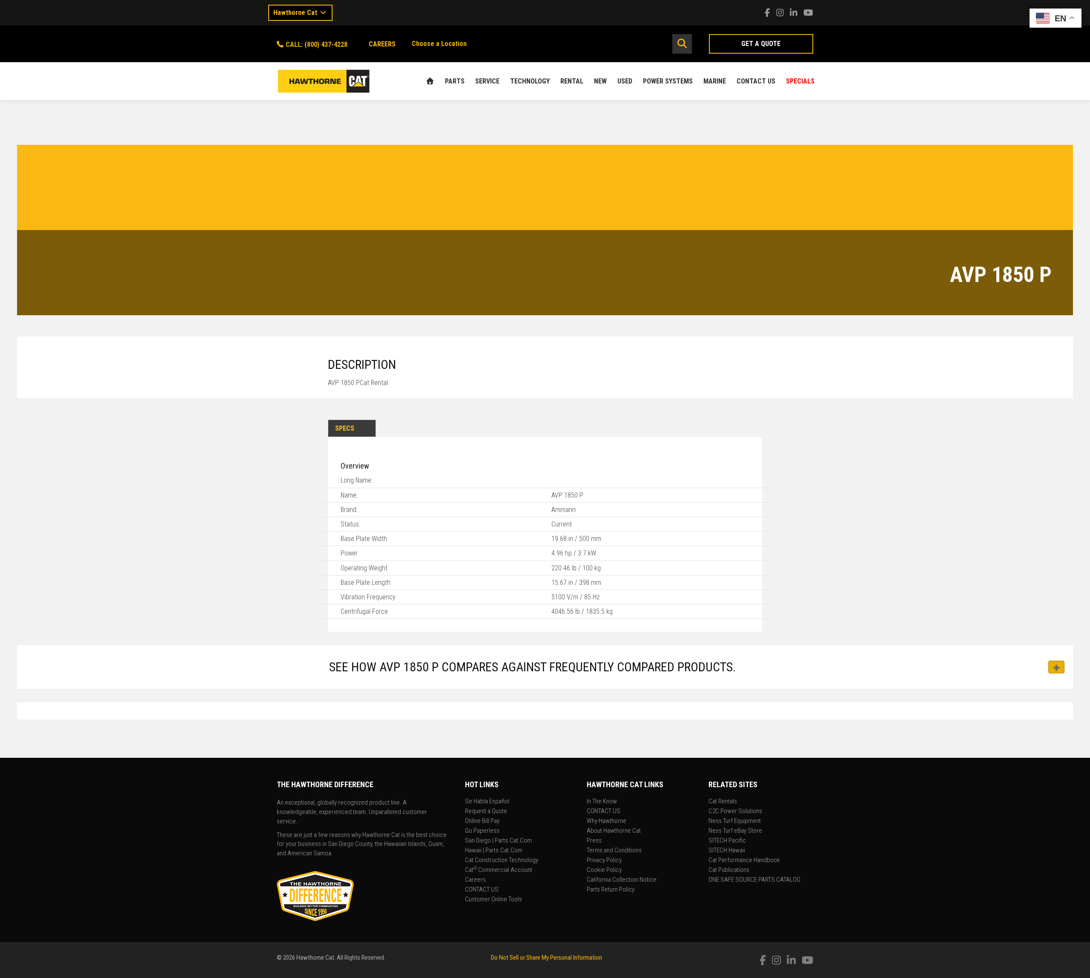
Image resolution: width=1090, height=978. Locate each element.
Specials (800, 81)
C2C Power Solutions (735, 811)
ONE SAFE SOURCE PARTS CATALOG (754, 880)
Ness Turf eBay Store (735, 831)
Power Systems (668, 81)
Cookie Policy (604, 870)
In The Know (602, 801)
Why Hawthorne (606, 821)
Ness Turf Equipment (734, 821)
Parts (455, 81)
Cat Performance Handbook (744, 860)
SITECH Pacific (727, 840)
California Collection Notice (622, 880)
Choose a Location (439, 44)
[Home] (430, 81)
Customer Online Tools (493, 899)
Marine (714, 81)
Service (487, 81)
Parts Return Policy (610, 889)
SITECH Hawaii (726, 850)
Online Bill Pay (482, 821)
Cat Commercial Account (498, 870)
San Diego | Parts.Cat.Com (498, 840)
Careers (475, 880)
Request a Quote (486, 811)
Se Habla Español (487, 801)
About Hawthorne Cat (614, 831)
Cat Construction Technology (501, 860)
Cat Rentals (722, 801)
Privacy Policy (604, 860)
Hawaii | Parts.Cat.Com (493, 850)
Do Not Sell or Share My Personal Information (546, 957)
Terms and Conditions (614, 850)
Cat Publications (728, 870)
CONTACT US (756, 81)
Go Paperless (482, 831)
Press (594, 840)
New (600, 81)
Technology (530, 81)
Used (624, 81)
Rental (571, 81)
